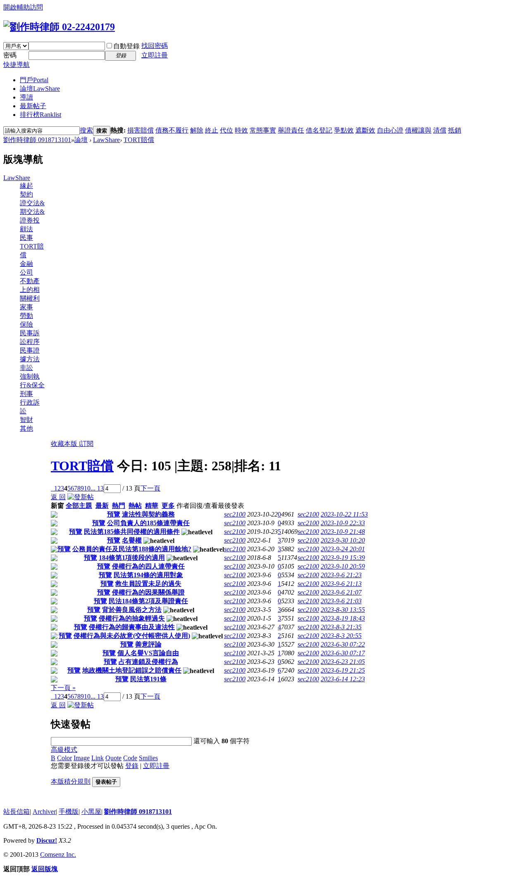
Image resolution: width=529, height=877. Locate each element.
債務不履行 (171, 130)
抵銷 (454, 130)
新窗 (57, 505)
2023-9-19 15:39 (343, 557)
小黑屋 (91, 811)
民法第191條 (148, 679)
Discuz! (46, 840)
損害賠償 (140, 130)
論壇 (40, 88)
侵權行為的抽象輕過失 (132, 618)
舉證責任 (291, 130)
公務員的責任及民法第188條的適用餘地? (131, 548)
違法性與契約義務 (148, 514)
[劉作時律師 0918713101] (59, 26)
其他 (26, 428)
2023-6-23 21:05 (343, 661)
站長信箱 (16, 811)
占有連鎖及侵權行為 (148, 661)
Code (130, 757)
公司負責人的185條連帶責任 (148, 522)
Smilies (148, 757)
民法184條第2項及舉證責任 (148, 600)
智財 (26, 419)
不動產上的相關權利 (30, 289)
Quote (113, 757)
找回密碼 (154, 45)
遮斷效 (365, 130)
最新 (102, 505)
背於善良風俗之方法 (132, 609)
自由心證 (390, 130)
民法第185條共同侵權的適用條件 (132, 531)
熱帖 (135, 505)
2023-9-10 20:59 (343, 566)
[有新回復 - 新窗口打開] (54, 515)
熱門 (118, 505)
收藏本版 (65, 443)
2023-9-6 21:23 (341, 574)
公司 (26, 272)
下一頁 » (63, 687)
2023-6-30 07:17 (343, 653)
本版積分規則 (71, 781)
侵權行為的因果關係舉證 (148, 592)
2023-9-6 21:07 (341, 592)
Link (97, 757)
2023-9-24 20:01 (343, 548)
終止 (211, 130)
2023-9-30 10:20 (343, 540)
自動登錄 (126, 46)
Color (64, 757)
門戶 (34, 79)
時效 (241, 130)
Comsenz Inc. (58, 854)
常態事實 (263, 130)
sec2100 (234, 514)
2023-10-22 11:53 (344, 514)
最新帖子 (33, 105)
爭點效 (344, 130)
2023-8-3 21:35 (341, 626)
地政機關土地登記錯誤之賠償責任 (131, 670)
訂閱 (86, 443)
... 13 (97, 488)
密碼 (10, 55)
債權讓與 (418, 130)
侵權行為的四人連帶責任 (148, 566)
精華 (151, 505)
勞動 (26, 315)
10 (87, 488)
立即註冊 (154, 55)
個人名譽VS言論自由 (148, 653)
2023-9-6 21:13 (341, 583)
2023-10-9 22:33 (343, 522)
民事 (26, 237)
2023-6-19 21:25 (343, 670)
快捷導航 (16, 64)
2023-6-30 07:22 (343, 644)
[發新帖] (80, 496)
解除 (196, 130)
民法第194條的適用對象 (148, 574)
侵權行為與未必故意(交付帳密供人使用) (132, 635)
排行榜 (40, 114)
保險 (26, 324)
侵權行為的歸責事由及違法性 (132, 626)
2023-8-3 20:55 (341, 635)
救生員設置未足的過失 (148, 583)
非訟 (26, 367)
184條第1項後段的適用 (132, 557)
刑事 (26, 393)
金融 (26, 263)
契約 (26, 194)
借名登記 (319, 130)
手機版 (69, 811)
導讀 (26, 97)
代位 (226, 130)
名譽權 (132, 540)
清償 (439, 130)
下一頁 (150, 488)
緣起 (26, 185)
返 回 (58, 496)
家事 (26, 307)
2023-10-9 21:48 (343, 531)
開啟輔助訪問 (23, 7)
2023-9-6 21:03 (341, 600)
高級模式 (64, 749)
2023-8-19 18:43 (343, 618)
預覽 (113, 514)
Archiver (44, 811)
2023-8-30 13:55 (343, 609)
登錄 (131, 765)
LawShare (106, 139)
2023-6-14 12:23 (343, 679)
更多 (168, 505)
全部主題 (79, 505)
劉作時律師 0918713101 (37, 139)
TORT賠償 (139, 139)
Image (82, 757)
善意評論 (148, 644)
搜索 (86, 130)
